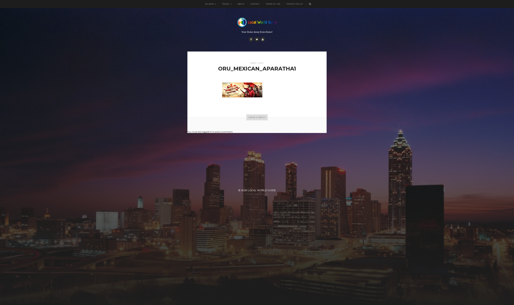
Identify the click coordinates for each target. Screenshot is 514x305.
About (240, 4)
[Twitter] (256, 39)
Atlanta (209, 4)
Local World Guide (262, 190)
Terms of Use (273, 4)
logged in (207, 132)
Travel (226, 4)
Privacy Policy (294, 4)
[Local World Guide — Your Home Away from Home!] (257, 22)
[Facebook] (251, 39)
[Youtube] (262, 39)
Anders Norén (261, 194)
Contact (255, 4)
